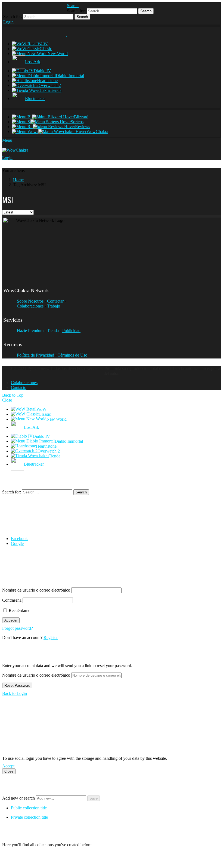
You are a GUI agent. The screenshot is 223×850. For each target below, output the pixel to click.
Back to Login (14, 693)
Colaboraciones (30, 306)
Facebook (19, 538)
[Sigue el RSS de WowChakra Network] (62, 7)
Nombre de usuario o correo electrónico (36, 590)
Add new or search (19, 798)
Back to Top (12, 395)
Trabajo (53, 306)
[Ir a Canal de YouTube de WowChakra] (41, 7)
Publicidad (71, 330)
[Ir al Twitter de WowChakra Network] (20, 7)
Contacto (18, 387)
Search (145, 11)
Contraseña (11, 600)
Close (7, 400)
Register (51, 637)
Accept (8, 766)
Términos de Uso (72, 355)
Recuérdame (19, 610)
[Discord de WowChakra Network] (52, 7)
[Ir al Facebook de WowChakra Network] (9, 7)
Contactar (55, 301)
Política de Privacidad (35, 355)
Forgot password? (17, 628)
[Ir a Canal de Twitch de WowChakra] (30, 7)
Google (17, 543)
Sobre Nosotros (30, 301)
